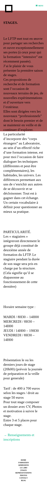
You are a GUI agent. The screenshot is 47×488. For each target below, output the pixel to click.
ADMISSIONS (23, 465)
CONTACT (23, 478)
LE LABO (23, 468)
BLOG (23, 480)
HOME (23, 460)
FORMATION (23, 463)
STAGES (23, 470)
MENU (40, 6)
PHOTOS (23, 475)
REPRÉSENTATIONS (23, 473)
